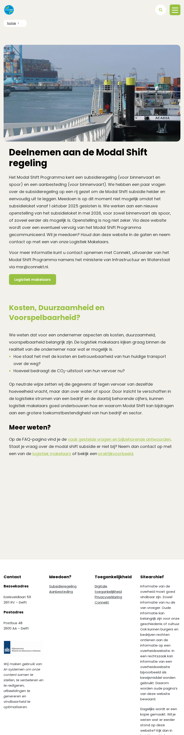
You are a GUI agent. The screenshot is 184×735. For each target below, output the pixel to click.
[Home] (9, 9)
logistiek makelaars (51, 453)
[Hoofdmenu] (175, 9)
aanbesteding (53, 184)
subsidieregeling (100, 177)
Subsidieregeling (63, 586)
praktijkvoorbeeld (115, 453)
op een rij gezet (74, 191)
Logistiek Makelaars (89, 242)
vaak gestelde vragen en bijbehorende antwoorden (119, 439)
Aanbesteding (61, 591)
